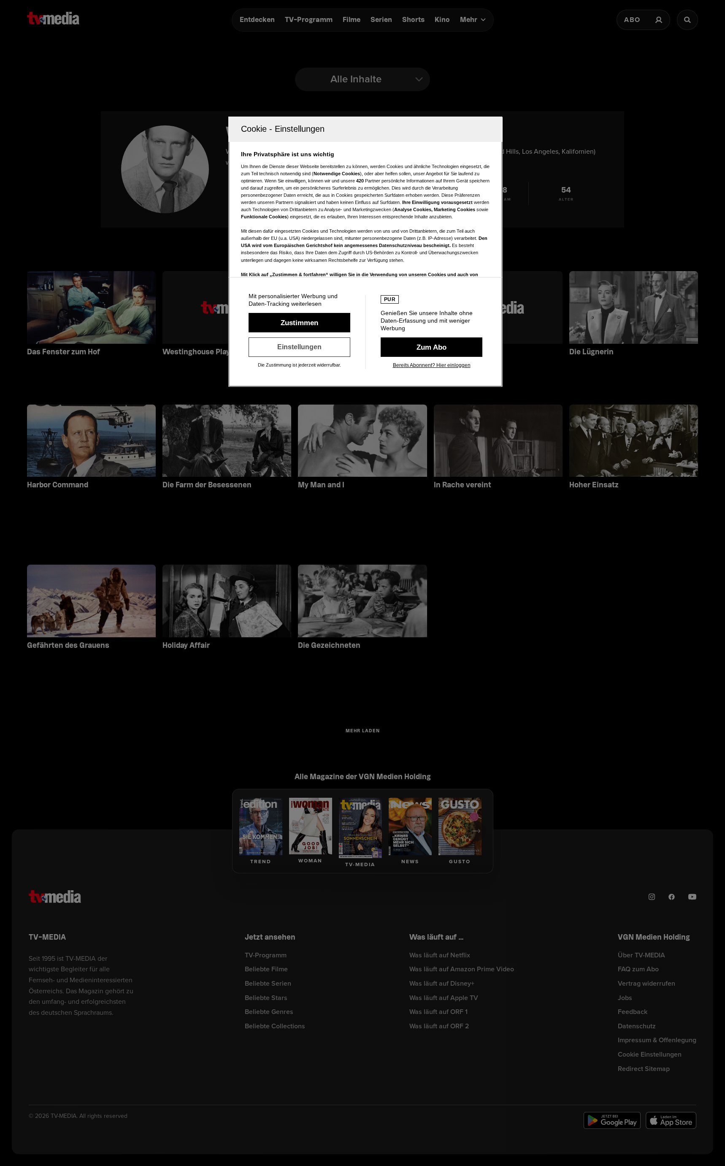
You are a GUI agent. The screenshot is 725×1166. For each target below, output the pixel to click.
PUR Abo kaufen (431, 347)
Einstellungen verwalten (299, 347)
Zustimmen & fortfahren (299, 322)
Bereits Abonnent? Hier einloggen (432, 365)
